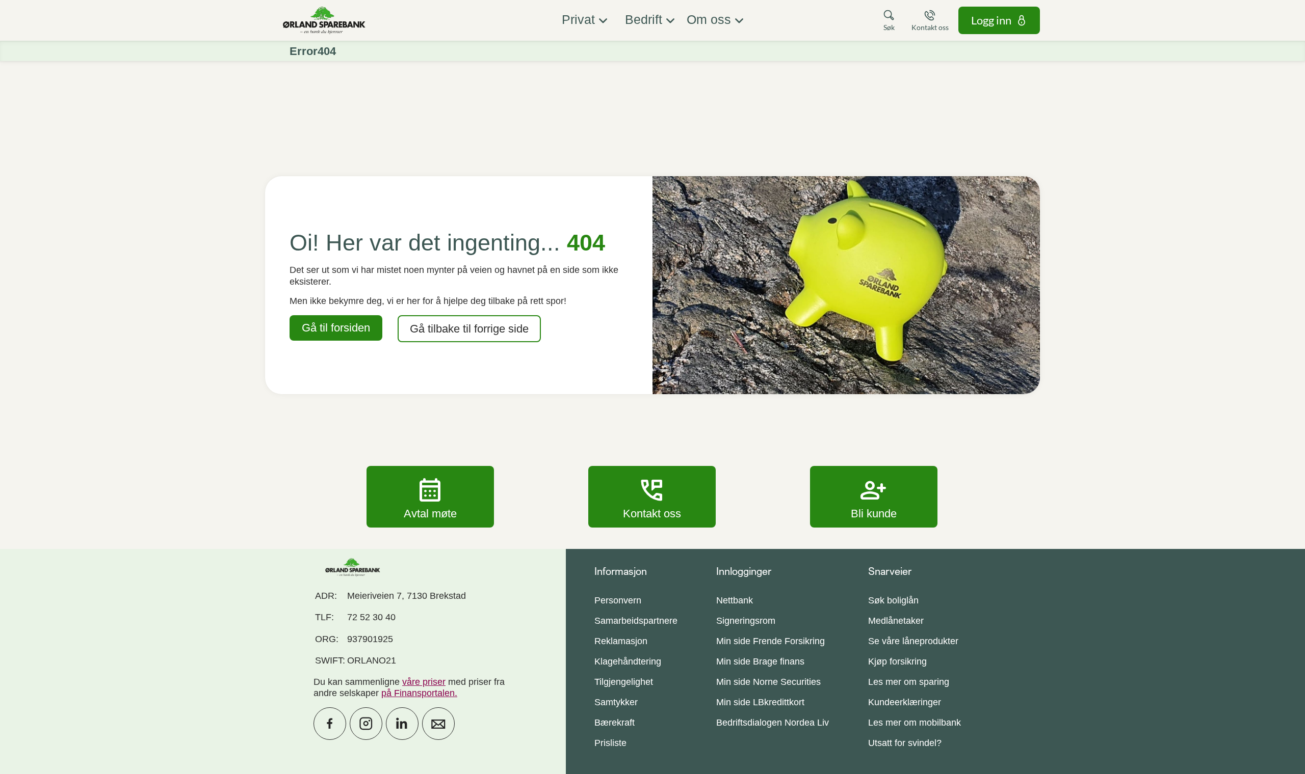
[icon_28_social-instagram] (366, 723)
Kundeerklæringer (904, 702)
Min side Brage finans (760, 661)
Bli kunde (874, 496)
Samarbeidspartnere (635, 621)
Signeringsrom (745, 621)
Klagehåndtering (627, 661)
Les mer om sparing (908, 682)
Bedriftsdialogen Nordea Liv (772, 722)
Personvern (617, 600)
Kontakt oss (652, 496)
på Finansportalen (418, 693)
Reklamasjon (620, 641)
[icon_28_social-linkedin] (402, 723)
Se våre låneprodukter (913, 641)
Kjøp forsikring (897, 661)
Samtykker (616, 702)
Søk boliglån (893, 600)
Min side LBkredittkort (760, 702)
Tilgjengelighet (623, 682)
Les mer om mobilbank (914, 722)
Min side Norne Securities (768, 682)
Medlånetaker (896, 621)
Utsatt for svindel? (905, 743)
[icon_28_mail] (438, 723)
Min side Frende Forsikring (770, 641)
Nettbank (734, 600)
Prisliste (610, 743)
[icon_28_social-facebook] (330, 723)
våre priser (424, 682)
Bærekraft (614, 722)
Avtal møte (430, 496)
